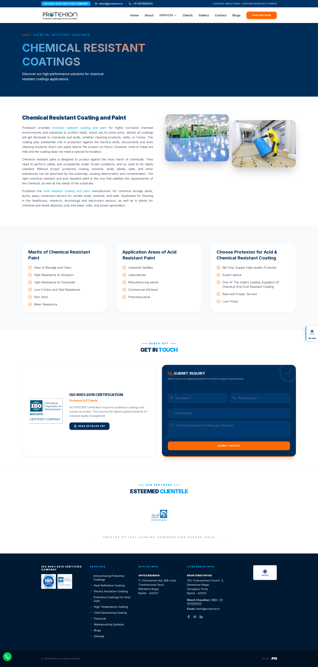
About (149, 15)
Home (134, 15)
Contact (221, 15)
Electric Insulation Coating (111, 591)
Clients (188, 15)
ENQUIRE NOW (261, 15)
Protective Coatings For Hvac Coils (112, 599)
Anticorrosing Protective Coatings (108, 577)
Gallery (204, 15)
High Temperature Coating (111, 606)
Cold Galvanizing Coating (110, 612)
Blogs (236, 15)
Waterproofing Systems (109, 624)
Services (166, 15)
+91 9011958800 (143, 3)
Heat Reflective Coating (109, 585)
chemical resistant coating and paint (79, 128)
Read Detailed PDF (91, 426)
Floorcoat (100, 618)
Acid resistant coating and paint (66, 191)
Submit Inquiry (229, 445)
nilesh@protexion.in (111, 3)
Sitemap (99, 636)
